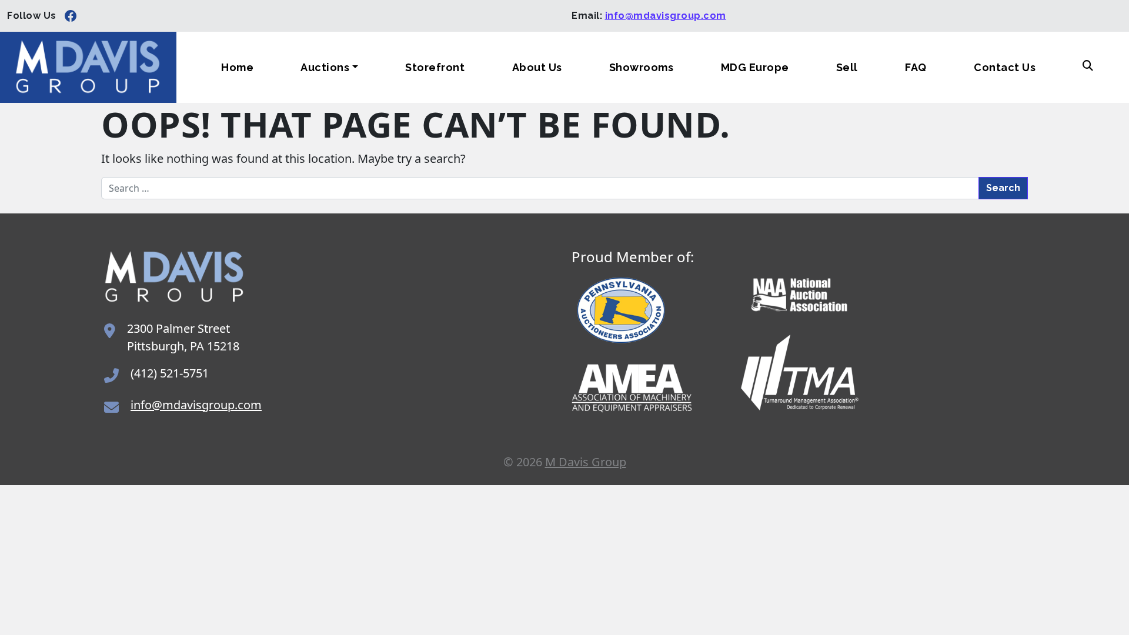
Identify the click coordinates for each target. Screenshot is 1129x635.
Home (237, 67)
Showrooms (641, 67)
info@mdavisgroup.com (665, 15)
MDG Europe (755, 67)
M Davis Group (585, 462)
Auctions (324, 67)
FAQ (916, 67)
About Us (537, 67)
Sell (847, 67)
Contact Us (1005, 67)
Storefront (435, 67)
